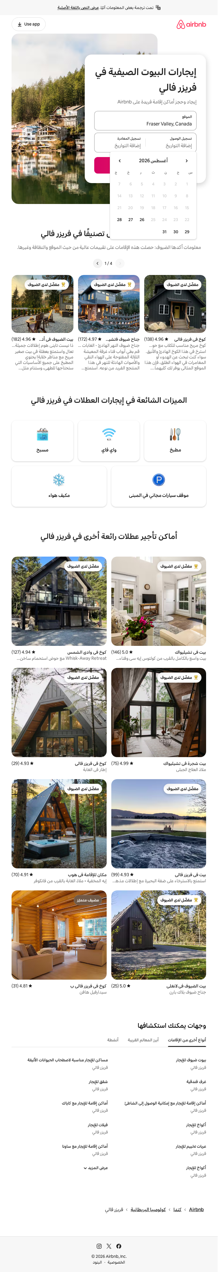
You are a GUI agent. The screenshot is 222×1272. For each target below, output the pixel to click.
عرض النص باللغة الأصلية (78, 7)
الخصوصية (116, 1262)
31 (164, 231)
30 (175, 231)
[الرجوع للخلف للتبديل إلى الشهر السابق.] (186, 161)
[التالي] (97, 263)
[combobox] (145, 124)
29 (187, 231)
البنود (97, 1262)
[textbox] (171, 146)
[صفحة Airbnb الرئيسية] (191, 24)
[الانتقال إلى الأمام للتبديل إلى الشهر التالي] (120, 161)
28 (119, 219)
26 (142, 219)
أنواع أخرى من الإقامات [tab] (187, 1040)
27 (130, 219)
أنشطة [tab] (113, 1040)
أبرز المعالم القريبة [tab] (143, 1040)
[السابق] (120, 263)
